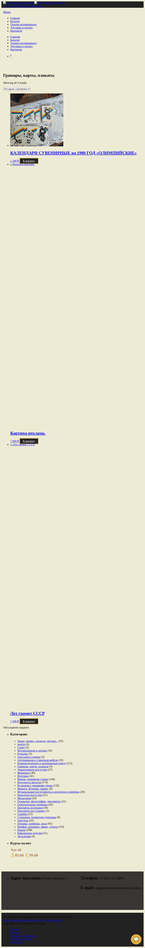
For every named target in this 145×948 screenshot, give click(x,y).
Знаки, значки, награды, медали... (37, 741)
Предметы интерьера (30, 807)
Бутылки (22, 753)
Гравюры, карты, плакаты (32, 766)
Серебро (22, 814)
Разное (21, 829)
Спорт (21, 747)
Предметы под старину (31, 810)
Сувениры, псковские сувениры (36, 817)
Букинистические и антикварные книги (41, 763)
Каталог (15, 21)
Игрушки (23, 775)
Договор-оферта (52, 920)
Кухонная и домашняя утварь (35, 785)
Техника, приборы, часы (32, 823)
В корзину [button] (29, 160)
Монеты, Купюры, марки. (32, 788)
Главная (15, 18)
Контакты (16, 30)
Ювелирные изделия (29, 833)
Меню (7, 12)
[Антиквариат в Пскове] (34, 2)
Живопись (23, 772)
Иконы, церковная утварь (32, 779)
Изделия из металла (29, 782)
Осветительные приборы (32, 804)
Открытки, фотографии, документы (39, 801)
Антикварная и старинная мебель (37, 760)
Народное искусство (29, 795)
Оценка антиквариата (23, 24)
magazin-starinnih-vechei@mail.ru (118, 888)
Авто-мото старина (28, 756)
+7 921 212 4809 (12, 6)
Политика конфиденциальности (22, 920)
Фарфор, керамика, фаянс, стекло (37, 826)
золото (21, 744)
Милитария (24, 798)
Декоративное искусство (32, 769)
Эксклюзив (24, 836)
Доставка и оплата (21, 27)
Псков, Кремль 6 (33, 6)
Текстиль (22, 820)
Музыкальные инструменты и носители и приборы (48, 791)
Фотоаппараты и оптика (32, 750)
